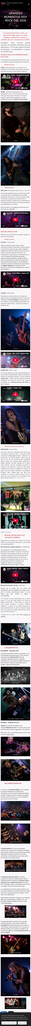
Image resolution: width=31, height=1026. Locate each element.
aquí (16, 729)
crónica (15, 207)
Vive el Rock (10, 734)
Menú (28, 4)
